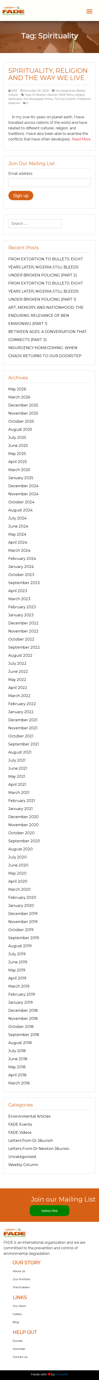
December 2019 (23, 913)
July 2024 (17, 518)
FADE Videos (19, 1132)
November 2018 (23, 1018)
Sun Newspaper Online (38, 99)
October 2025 (21, 421)
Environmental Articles (29, 1116)
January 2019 (20, 1002)
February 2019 (21, 994)
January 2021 (20, 809)
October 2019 (20, 930)
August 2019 (20, 946)
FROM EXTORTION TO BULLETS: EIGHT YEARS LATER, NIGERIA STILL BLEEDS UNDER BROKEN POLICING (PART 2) (45, 267)
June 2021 (17, 768)
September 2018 (23, 1035)
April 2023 (17, 591)
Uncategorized (65, 90)
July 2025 (17, 437)
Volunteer (19, 1348)
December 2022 (23, 623)
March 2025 (19, 470)
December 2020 (23, 817)
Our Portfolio (21, 1279)
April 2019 (17, 978)
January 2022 (21, 712)
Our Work (19, 1306)
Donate (18, 1340)
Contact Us (20, 1357)
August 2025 (20, 429)
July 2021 (17, 760)
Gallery (17, 1314)
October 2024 (21, 502)
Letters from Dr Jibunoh (30, 1140)
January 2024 (21, 566)
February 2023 (22, 607)
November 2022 (23, 631)
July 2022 (17, 663)
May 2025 (17, 453)
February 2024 (22, 558)
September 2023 (24, 583)
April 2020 (17, 881)
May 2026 (17, 389)
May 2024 (17, 534)
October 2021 (20, 736)
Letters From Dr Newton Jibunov (38, 1148)
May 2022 (17, 679)
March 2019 (18, 986)
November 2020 (23, 825)
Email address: (20, 173)
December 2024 (23, 486)
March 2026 (19, 397)
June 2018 (17, 1059)
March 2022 (19, 696)
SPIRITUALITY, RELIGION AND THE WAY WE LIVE (48, 74)
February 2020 (22, 897)
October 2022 (21, 639)
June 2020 (18, 865)
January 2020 (21, 905)
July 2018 (17, 1051)
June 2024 (18, 526)
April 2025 (17, 462)
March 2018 (19, 1083)
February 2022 (22, 704)
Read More (81, 139)
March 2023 (19, 599)
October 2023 (21, 575)
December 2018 (23, 1010)
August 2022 (20, 655)
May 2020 (17, 873)
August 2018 (20, 1043)
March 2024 (19, 550)
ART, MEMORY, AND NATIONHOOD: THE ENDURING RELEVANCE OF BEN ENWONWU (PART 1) (46, 315)
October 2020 (21, 833)
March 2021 (18, 792)
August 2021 (20, 752)
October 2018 (21, 1026)
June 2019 (17, 962)
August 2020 (20, 849)
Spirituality (15, 99)
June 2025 (18, 445)
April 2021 (17, 784)
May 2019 (16, 970)
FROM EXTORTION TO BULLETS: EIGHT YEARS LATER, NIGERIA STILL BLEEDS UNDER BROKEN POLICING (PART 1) (45, 291)
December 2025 (23, 405)
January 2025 (20, 478)
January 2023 (21, 615)
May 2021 (16, 776)
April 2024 (17, 542)
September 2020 (24, 841)
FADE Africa (66, 94)
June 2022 (18, 671)
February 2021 (21, 800)
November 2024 (23, 494)
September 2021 (23, 744)
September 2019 (23, 938)
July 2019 (17, 954)
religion (80, 94)
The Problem (21, 1287)
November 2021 (23, 728)
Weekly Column (23, 1165)
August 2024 (20, 510)
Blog (16, 1322)
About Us (19, 1271)
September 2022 (24, 647)
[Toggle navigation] (89, 11)
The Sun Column (65, 99)
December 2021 (23, 720)
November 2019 (23, 922)
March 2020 (19, 889)
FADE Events (20, 1124)
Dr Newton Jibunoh (44, 94)
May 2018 (17, 1067)
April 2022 (17, 688)
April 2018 (17, 1075)
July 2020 (17, 857)
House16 (61, 1374)
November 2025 (23, 413)
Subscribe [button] (49, 1210)
